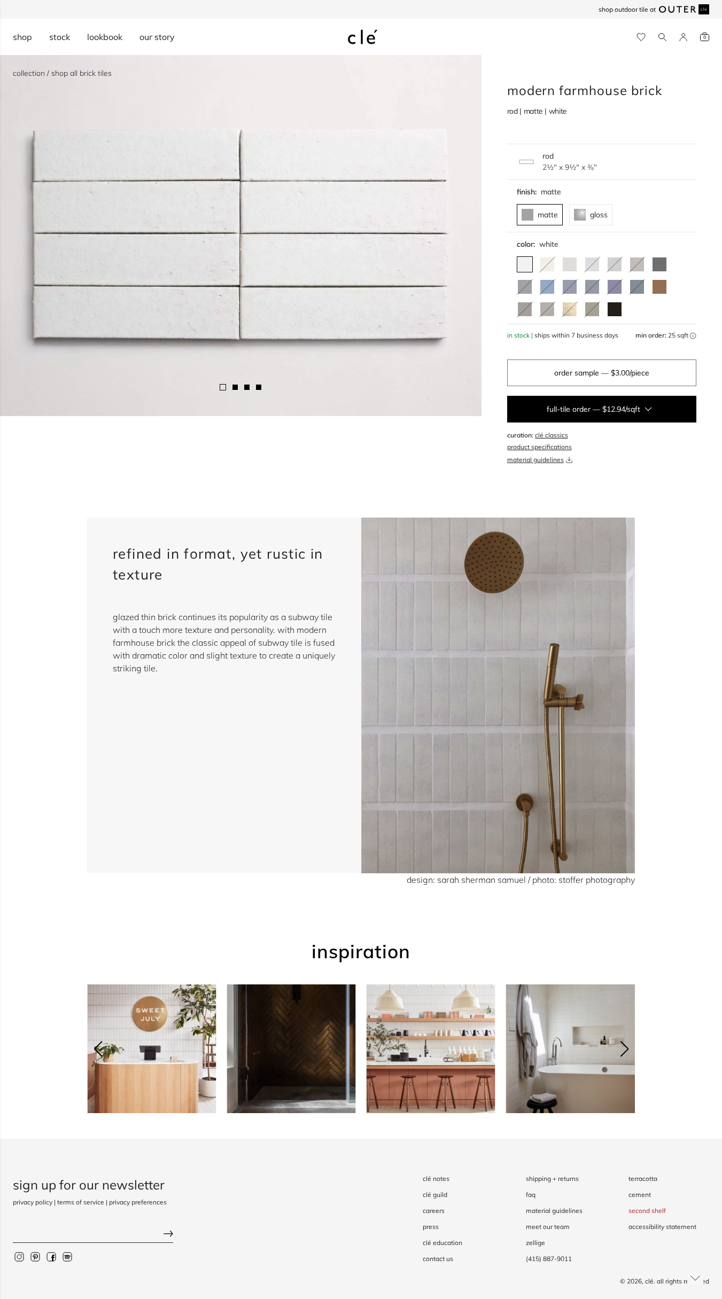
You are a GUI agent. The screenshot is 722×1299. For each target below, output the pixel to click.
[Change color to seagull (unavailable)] (637, 264)
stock (59, 37)
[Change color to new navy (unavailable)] (637, 287)
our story (157, 37)
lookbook (104, 37)
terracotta (642, 1179)
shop (22, 37)
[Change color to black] (615, 309)
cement (639, 1195)
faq (530, 1195)
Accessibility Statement (662, 1227)
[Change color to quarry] (570, 264)
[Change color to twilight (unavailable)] (570, 287)
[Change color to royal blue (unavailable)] (615, 287)
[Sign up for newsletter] (93, 1234)
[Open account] (683, 37)
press (431, 1227)
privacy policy (32, 1202)
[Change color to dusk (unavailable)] (525, 287)
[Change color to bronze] (659, 287)
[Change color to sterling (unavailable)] (547, 309)
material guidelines (535, 460)
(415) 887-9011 (549, 1259)
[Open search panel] (662, 37)
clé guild (435, 1195)
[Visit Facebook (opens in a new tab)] (51, 1256)
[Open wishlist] (641, 37)
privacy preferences (138, 1202)
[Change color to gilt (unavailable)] (570, 309)
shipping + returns (552, 1179)
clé (649, 1281)
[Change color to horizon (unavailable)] (592, 264)
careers (434, 1211)
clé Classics (551, 435)
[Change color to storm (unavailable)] (525, 309)
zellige (535, 1243)
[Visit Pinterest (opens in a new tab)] (35, 1256)
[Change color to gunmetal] (659, 264)
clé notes (436, 1179)
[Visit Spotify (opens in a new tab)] (67, 1256)
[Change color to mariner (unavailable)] (547, 287)
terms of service (80, 1202)
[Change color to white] (525, 264)
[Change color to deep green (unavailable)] (592, 309)
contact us (438, 1259)
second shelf (647, 1211)
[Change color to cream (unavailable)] (547, 264)
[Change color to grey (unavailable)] (615, 264)
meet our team (548, 1227)
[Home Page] (363, 36)
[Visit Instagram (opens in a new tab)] (19, 1256)
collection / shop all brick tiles (62, 73)
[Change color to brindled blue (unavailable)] (592, 287)
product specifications (539, 447)
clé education (442, 1243)
